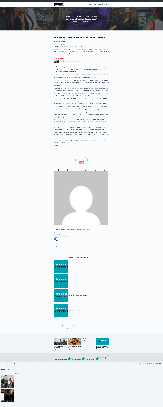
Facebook (56, 145)
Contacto (107, 4)
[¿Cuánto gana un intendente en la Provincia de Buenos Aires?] (60, 341)
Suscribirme (81, 162)
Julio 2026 (84, 338)
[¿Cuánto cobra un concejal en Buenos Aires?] (74, 341)
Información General (86, 21)
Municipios (99, 4)
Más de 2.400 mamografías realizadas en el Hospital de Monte (66, 249)
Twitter (59, 145)
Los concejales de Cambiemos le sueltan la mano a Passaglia (77, 266)
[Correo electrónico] (104, 170)
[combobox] (61, 237)
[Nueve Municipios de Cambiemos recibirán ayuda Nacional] (61, 295)
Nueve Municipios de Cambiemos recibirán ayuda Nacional (77, 295)
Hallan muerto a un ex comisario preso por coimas (76, 280)
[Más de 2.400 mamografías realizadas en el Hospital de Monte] (7, 395)
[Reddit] (77, 170)
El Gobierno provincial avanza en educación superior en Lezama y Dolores (69, 243)
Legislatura (95, 4)
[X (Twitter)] (67, 170)
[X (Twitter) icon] (54, 232)
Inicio (87, 4)
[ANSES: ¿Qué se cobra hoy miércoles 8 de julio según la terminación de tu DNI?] (102, 341)
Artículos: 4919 (57, 234)
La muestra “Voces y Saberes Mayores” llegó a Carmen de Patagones (68, 251)
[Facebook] (58, 170)
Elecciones (90, 4)
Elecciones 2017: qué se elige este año (74, 310)
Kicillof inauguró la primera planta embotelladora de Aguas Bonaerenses (68, 254)
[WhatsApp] (86, 170)
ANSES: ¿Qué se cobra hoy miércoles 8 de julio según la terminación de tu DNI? (102, 347)
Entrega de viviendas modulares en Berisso (62, 246)
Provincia (103, 4)
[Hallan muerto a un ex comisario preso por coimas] (61, 281)
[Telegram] (95, 170)
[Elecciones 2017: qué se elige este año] (61, 310)
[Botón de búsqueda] (55, 239)
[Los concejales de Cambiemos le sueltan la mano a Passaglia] (61, 266)
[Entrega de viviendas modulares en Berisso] (7, 381)
